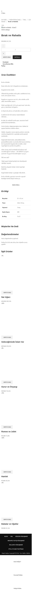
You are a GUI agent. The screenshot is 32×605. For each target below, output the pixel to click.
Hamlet (4, 476)
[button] (7, 292)
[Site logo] (9, 5)
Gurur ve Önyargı (9, 387)
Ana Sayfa (4, 20)
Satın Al (17, 57)
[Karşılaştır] (3, 288)
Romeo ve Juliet (8, 431)
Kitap (24, 20)
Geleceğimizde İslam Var (12, 342)
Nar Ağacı (5, 297)
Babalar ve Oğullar (9, 524)
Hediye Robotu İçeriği (15, 20)
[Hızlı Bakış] (8, 288)
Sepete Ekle (7, 57)
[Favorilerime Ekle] (13, 288)
